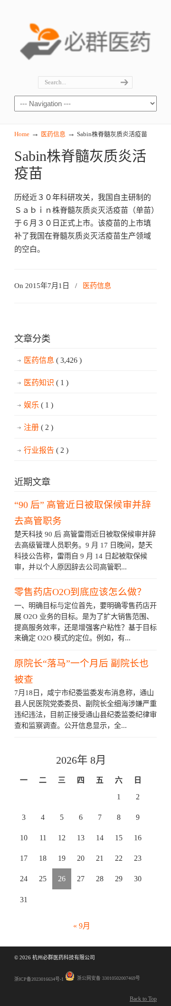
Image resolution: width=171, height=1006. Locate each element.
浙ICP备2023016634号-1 (39, 979)
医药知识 (46, 382)
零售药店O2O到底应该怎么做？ (80, 592)
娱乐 (38, 405)
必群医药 (85, 38)
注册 (38, 427)
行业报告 (46, 450)
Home (21, 134)
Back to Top (143, 999)
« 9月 (81, 926)
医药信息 (53, 134)
